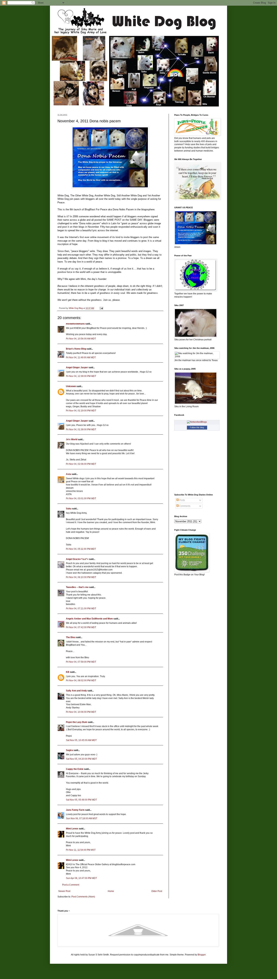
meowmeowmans (75, 323)
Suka (68, 508)
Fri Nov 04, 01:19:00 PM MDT (81, 410)
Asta (68, 474)
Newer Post (64, 891)
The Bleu (70, 637)
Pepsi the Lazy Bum (76, 722)
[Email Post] (101, 308)
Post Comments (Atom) (83, 896)
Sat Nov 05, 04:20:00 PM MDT (81, 759)
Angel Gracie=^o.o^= (77, 559)
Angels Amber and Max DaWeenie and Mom (89, 618)
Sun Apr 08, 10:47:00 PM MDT (81, 878)
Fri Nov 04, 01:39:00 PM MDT (81, 429)
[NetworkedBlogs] (197, 422)
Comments (184, 506)
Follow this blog (197, 427)
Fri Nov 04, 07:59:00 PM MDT (81, 662)
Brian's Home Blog (76, 349)
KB (67, 672)
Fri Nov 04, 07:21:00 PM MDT (81, 608)
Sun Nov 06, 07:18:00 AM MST (81, 818)
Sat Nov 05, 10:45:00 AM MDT (81, 740)
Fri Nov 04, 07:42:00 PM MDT (81, 627)
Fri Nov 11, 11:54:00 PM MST (81, 850)
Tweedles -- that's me (77, 587)
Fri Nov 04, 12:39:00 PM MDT (81, 376)
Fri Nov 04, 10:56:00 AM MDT (81, 338)
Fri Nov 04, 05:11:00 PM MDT (81, 549)
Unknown (71, 386)
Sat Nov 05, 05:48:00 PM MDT (81, 799)
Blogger (202, 954)
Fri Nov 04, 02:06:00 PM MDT (81, 464)
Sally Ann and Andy (76, 690)
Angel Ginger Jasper (77, 367)
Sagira (69, 750)
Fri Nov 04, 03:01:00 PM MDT (81, 498)
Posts (182, 500)
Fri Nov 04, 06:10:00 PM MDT (81, 577)
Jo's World (71, 439)
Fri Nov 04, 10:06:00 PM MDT (81, 712)
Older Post (156, 891)
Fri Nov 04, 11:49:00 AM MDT (81, 357)
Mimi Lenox (72, 828)
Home (111, 891)
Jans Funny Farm (75, 810)
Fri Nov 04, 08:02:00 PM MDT (81, 680)
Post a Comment (70, 884)
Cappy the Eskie (74, 769)
